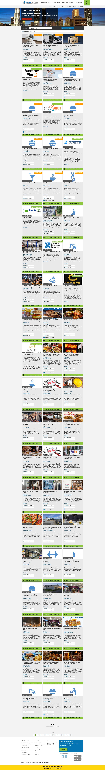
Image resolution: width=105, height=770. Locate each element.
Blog (76, 6)
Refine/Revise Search (67, 28)
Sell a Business (64, 2)
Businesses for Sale (45, 2)
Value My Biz (71, 6)
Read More (25, 57)
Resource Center (65, 6)
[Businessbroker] (30, 2)
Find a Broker (72, 2)
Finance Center (58, 6)
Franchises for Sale (56, 2)
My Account (80, 6)
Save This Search (27, 19)
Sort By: (24, 28)
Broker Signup (79, 2)
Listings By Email (52, 6)
